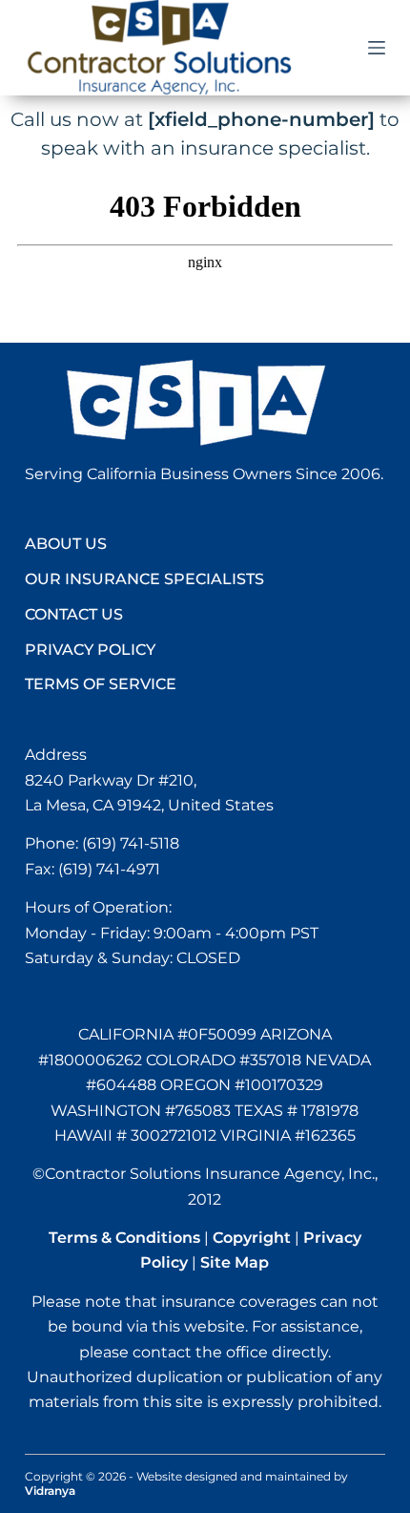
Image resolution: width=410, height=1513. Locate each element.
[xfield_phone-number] (261, 119)
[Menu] (376, 47)
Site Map (234, 1262)
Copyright (252, 1238)
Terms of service (100, 684)
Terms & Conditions (124, 1238)
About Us (66, 544)
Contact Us (74, 614)
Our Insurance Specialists (144, 579)
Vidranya (50, 1490)
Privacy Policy (90, 650)
